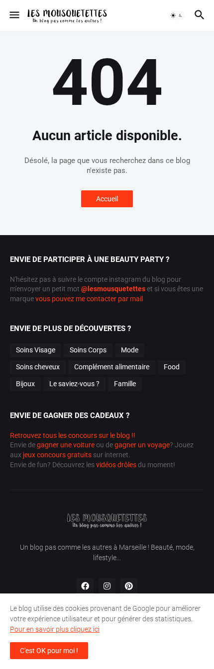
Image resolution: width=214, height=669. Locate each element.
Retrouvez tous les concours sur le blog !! (72, 435)
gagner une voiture (66, 445)
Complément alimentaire (111, 367)
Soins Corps (88, 350)
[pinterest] (128, 586)
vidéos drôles (116, 465)
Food (172, 367)
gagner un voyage (142, 445)
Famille (125, 384)
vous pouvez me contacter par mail (89, 299)
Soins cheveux (38, 367)
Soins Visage (35, 350)
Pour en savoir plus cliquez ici (55, 629)
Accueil (107, 199)
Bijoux (25, 384)
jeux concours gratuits (57, 455)
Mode (129, 350)
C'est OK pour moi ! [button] (49, 651)
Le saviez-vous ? (74, 384)
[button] (13, 15)
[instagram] (107, 586)
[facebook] (85, 586)
